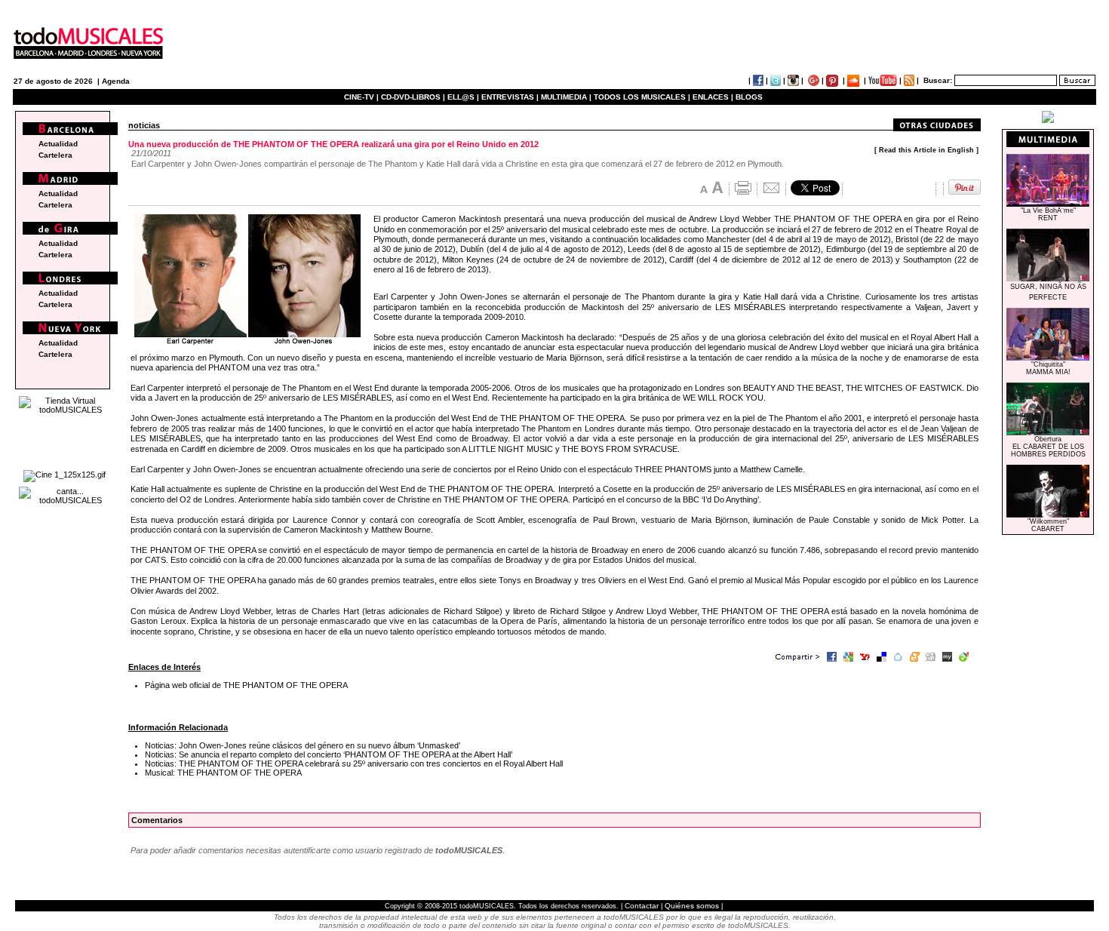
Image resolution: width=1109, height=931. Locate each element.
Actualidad (58, 144)
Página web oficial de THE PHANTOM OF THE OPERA (246, 685)
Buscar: (937, 80)
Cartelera (55, 155)
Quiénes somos (692, 906)
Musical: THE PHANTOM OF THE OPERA (223, 772)
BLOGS (749, 97)
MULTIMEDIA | (566, 97)
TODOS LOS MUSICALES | (642, 97)
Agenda (116, 81)
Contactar (642, 906)
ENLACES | (713, 97)
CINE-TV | (362, 97)
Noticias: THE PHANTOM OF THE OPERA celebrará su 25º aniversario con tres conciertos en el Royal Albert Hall (354, 763)
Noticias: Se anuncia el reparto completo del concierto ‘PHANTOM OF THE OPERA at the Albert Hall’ (328, 754)
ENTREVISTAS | (510, 97)
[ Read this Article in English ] (926, 150)
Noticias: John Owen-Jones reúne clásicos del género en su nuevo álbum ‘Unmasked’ (302, 745)
